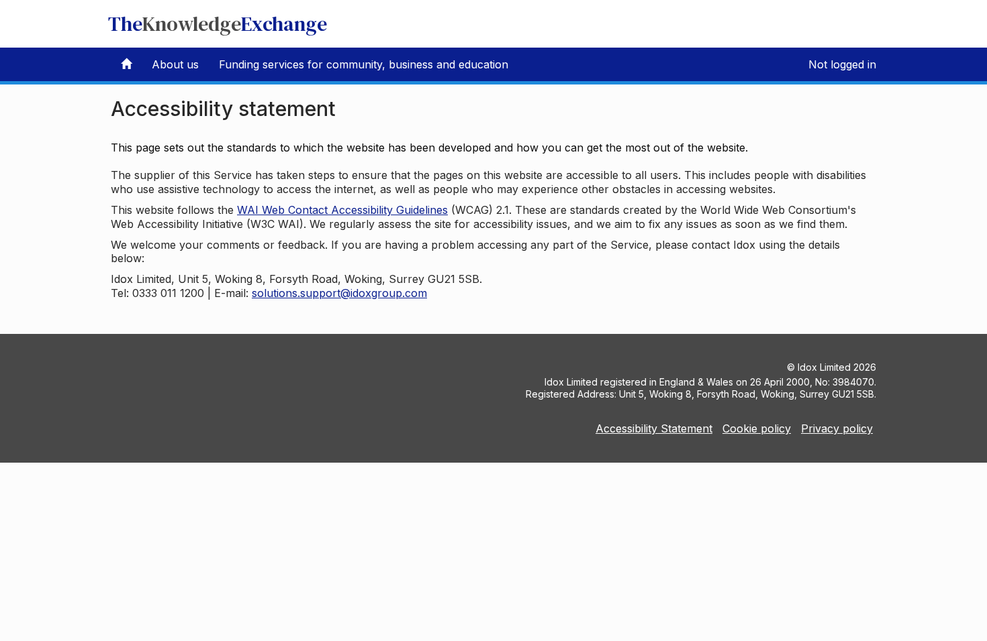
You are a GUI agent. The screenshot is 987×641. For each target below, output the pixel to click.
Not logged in (842, 64)
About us (175, 64)
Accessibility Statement (654, 428)
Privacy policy (837, 428)
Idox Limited (824, 367)
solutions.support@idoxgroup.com (339, 293)
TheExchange (217, 24)
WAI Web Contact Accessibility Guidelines (342, 210)
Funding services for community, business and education (363, 64)
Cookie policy (756, 428)
